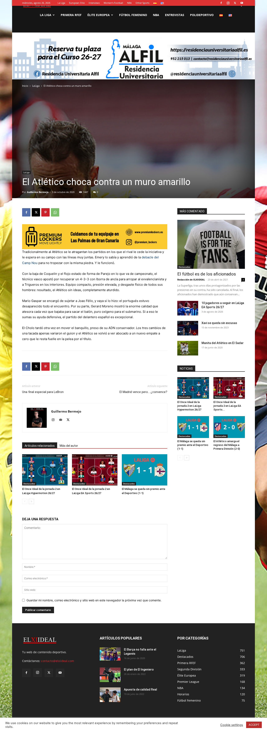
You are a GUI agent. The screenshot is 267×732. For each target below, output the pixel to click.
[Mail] (62, 420)
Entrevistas (174, 15)
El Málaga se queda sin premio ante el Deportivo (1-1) (192, 445)
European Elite (77, 2)
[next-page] (31, 501)
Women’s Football (113, 2)
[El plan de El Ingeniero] (110, 674)
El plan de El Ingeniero (139, 669)
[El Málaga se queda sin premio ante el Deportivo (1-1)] (144, 469)
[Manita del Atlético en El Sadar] (187, 348)
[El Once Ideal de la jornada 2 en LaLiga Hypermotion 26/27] (45, 469)
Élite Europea (98, 15)
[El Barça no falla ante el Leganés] (110, 654)
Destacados (29, 483)
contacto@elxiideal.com (57, 661)
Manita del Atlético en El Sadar (223, 343)
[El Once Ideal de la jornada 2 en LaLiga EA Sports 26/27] (94, 469)
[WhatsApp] (55, 212)
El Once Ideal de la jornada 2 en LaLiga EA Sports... (227, 405)
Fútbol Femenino (133, 15)
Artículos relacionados (40, 445)
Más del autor (69, 445)
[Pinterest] (45, 212)
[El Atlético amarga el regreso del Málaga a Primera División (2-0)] (229, 427)
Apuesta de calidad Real (140, 689)
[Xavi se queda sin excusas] (187, 328)
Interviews (94, 2)
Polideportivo (202, 15)
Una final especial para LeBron (43, 392)
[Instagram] (228, 3)
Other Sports (142, 2)
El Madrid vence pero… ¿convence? (143, 392)
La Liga (61, 2)
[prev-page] (24, 501)
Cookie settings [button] (231, 725)
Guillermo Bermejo (38, 192)
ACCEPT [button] (254, 724)
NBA (129, 2)
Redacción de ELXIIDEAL (191, 279)
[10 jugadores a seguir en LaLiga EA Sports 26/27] (187, 308)
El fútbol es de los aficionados (206, 274)
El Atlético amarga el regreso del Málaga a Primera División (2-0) (226, 445)
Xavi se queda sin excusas (219, 323)
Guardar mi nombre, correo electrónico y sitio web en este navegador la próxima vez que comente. (93, 600)
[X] (235, 3)
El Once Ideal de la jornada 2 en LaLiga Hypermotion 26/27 (189, 405)
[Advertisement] (133, 69)
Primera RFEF (71, 15)
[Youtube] (242, 3)
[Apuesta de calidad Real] (110, 694)
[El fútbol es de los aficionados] (211, 244)
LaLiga (26, 172)
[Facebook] (221, 3)
